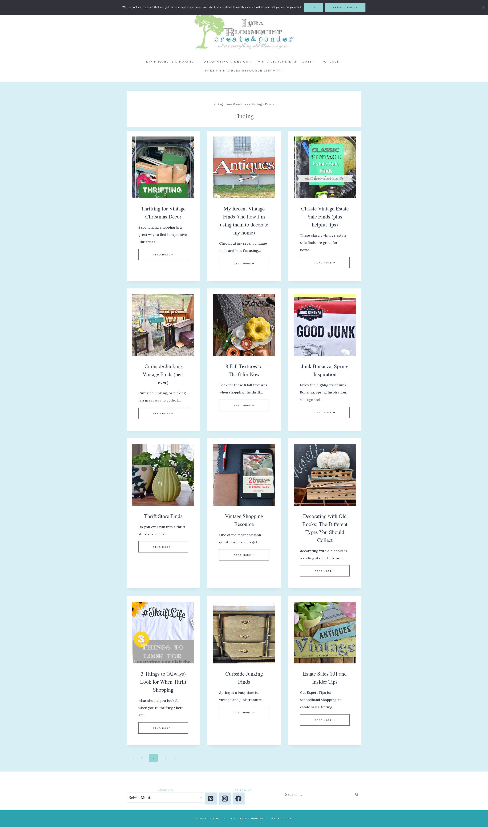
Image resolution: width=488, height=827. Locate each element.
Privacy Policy (279, 818)
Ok (313, 7)
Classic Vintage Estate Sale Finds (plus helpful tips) (325, 216)
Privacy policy (345, 7)
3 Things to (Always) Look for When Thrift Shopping (163, 681)
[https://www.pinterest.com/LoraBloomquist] (211, 798)
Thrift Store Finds (163, 515)
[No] (483, 7)
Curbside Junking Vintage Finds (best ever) (163, 374)
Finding (256, 104)
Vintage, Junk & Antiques (231, 104)
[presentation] (163, 167)
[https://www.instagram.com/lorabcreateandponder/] (225, 798)
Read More (163, 255)
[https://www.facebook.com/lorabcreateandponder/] (239, 798)
